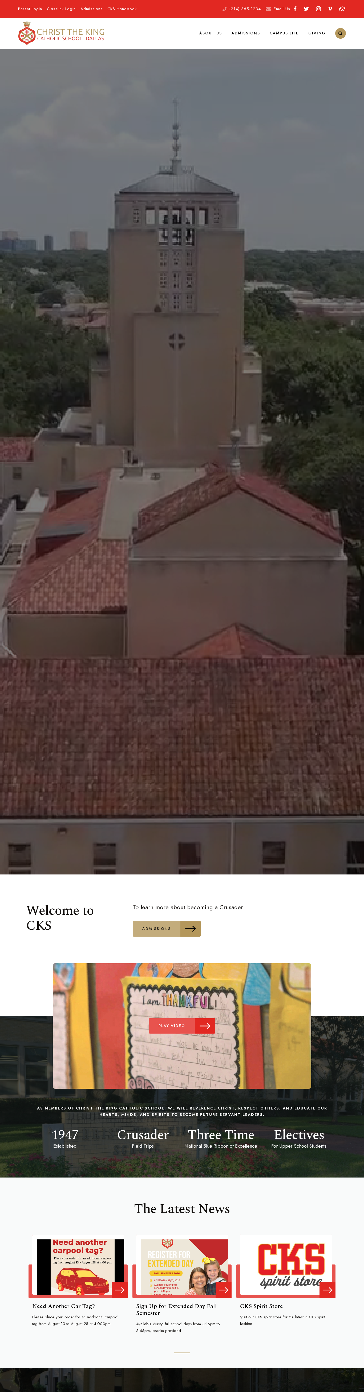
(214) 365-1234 (245, 9)
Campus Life (284, 33)
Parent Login (30, 9)
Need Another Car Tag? (63, 1306)
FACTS (342, 9)
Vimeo (330, 9)
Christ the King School (61, 33)
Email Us (282, 9)
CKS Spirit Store (261, 1306)
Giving (317, 33)
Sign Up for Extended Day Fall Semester (176, 1310)
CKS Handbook (122, 9)
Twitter (306, 9)
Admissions (91, 9)
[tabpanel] (78, 1281)
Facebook (295, 9)
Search (340, 33)
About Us (210, 33)
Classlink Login (61, 9)
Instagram (318, 9)
